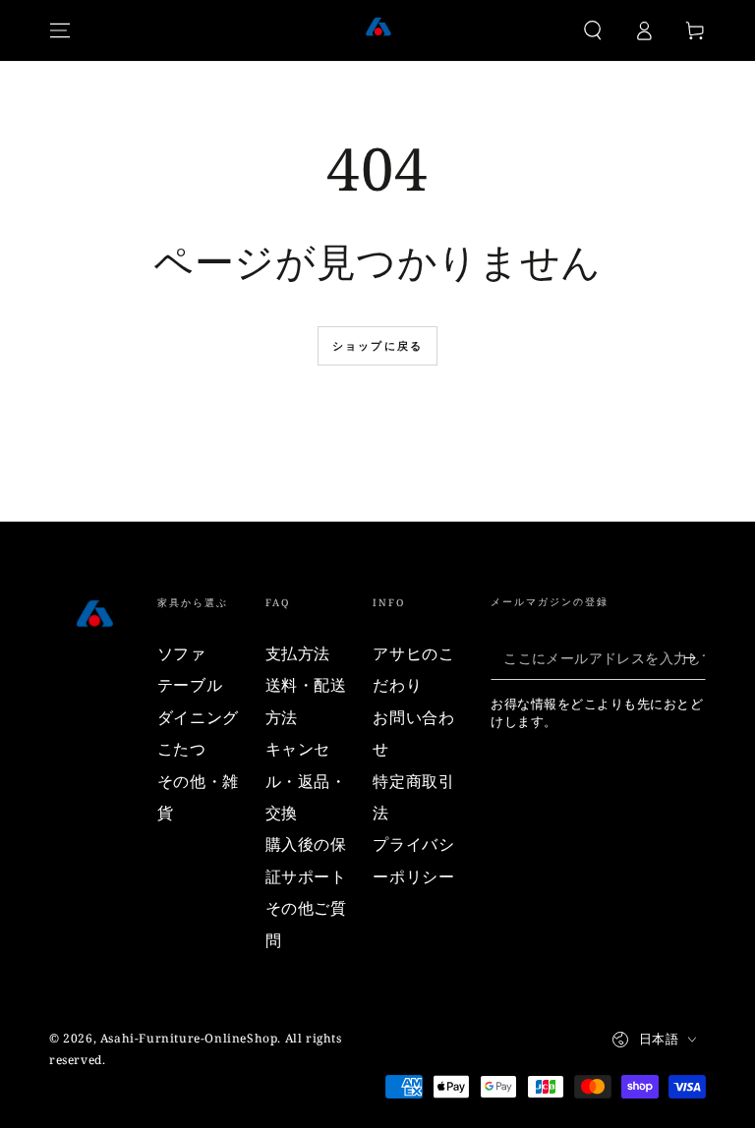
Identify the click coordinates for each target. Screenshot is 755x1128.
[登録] (694, 657)
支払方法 (297, 653)
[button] (592, 30)
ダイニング (198, 717)
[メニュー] (60, 30)
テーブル (189, 685)
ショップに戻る (377, 345)
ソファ (181, 653)
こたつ (181, 749)
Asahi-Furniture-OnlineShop (189, 1038)
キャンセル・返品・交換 (306, 780)
